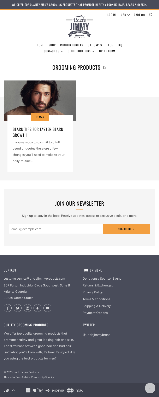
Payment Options (95, 313)
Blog (110, 45)
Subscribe (124, 229)
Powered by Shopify (42, 377)
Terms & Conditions (96, 299)
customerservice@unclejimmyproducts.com (34, 278)
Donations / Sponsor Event (102, 278)
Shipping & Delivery (97, 306)
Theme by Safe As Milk (17, 377)
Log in (111, 14)
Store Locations (79, 51)
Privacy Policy (93, 292)
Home (40, 45)
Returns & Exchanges (98, 285)
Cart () (139, 14)
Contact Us (51, 51)
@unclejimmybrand (97, 335)
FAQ (120, 45)
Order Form (107, 51)
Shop (52, 45)
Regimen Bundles (71, 45)
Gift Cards (95, 45)
